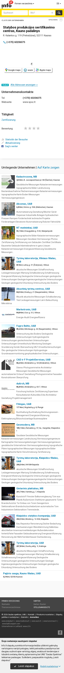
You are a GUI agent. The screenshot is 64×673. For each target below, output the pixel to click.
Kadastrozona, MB (26, 176)
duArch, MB (22, 383)
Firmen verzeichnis (24, 3)
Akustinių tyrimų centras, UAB (33, 288)
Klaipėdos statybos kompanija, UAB (36, 515)
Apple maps (45, 70)
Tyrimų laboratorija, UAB (30, 543)
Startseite (6, 604)
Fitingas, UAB (23, 404)
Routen (43, 604)
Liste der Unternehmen (13, 20)
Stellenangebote (42, 607)
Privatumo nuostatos (45, 615)
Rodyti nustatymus (49, 666)
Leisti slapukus (26, 666)
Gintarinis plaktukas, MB (29, 488)
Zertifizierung (8, 119)
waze (30, 70)
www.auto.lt (36, 621)
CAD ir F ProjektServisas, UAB (33, 359)
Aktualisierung (12, 143)
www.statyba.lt (8, 621)
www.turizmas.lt (50, 621)
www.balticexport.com (11, 624)
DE (58, 3)
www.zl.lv (27, 626)
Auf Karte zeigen (48, 167)
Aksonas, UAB (24, 203)
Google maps (14, 70)
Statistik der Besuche (16, 139)
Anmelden (34, 617)
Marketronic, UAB (26, 309)
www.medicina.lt (22, 621)
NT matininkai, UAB (27, 227)
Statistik (24, 617)
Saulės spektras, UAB (17, 615)
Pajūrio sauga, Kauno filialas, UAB (22, 573)
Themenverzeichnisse (11, 607)
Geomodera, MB (25, 424)
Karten (37, 601)
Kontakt (31, 615)
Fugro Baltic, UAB (26, 325)
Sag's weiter (11, 146)
